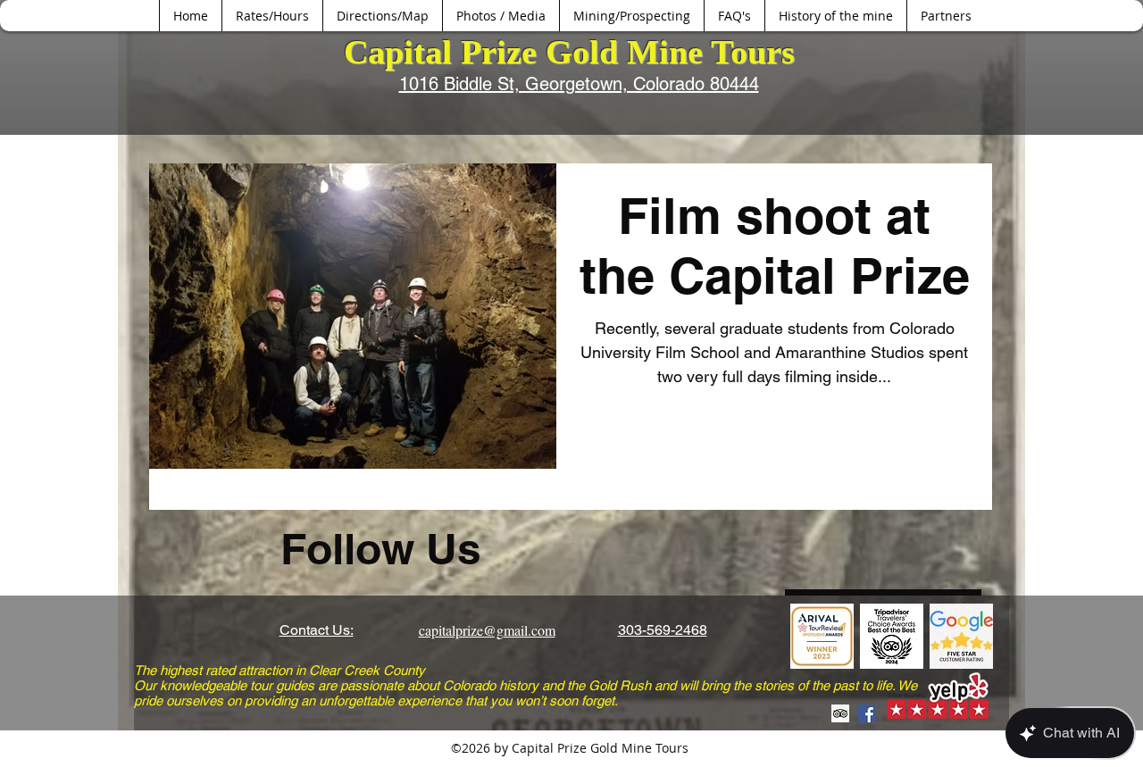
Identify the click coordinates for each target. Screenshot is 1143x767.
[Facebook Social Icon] (867, 713)
